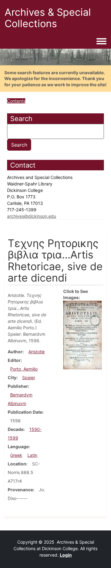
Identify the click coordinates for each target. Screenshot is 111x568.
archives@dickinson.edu (31, 216)
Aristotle (36, 351)
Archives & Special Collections (48, 18)
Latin (32, 455)
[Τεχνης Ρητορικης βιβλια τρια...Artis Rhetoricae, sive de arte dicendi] (82, 334)
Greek (16, 455)
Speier (28, 377)
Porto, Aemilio (24, 368)
